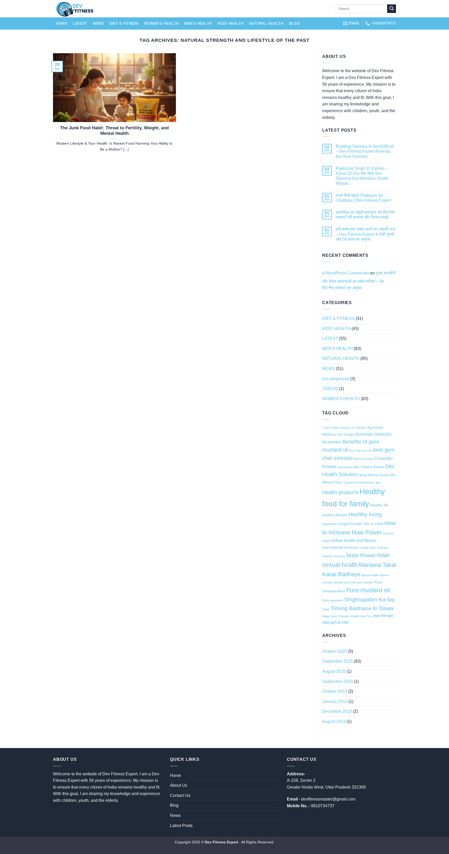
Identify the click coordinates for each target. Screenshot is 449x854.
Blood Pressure (363, 458)
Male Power (361, 555)
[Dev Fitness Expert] (144, 8)
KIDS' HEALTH (336, 328)
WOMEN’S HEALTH (161, 23)
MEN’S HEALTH (198, 23)
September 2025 (337, 661)
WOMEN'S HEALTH (341, 398)
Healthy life (379, 505)
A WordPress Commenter (345, 273)
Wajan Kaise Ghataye (335, 616)
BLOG (294, 23)
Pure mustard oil (368, 590)
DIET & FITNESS (124, 23)
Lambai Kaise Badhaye (373, 547)
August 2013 (334, 721)
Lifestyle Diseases (333, 556)
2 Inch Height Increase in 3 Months (344, 427)
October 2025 (334, 651)
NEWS (98, 23)
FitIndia (362, 475)
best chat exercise (360, 450)
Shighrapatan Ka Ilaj (369, 599)
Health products (340, 492)
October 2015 (334, 691)
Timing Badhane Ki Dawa (362, 608)
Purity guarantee (332, 600)
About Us (178, 785)
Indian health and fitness (353, 540)
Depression (345, 467)
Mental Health (370, 575)
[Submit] (391, 8)
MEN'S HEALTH (337, 348)
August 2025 (334, 671)
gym (378, 482)
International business (340, 547)
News (175, 815)
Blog (174, 805)
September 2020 (337, 681)
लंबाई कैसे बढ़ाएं (383, 616)
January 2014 (334, 701)
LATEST (80, 23)
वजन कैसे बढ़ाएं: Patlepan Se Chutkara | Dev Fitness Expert (363, 198)
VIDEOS (330, 388)
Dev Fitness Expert (368, 467)
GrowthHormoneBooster (359, 482)
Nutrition (368, 582)
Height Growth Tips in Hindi (361, 524)
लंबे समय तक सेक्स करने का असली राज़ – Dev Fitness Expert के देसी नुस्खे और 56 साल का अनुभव (365, 234)
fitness (373, 475)
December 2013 (337, 711)
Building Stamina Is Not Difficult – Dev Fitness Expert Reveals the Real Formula (365, 151)
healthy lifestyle (334, 515)
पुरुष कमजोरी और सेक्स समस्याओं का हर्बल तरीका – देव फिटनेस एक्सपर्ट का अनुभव (358, 280)
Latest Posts (181, 825)
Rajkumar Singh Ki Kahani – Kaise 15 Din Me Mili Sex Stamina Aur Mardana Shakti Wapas (362, 176)
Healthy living (365, 514)
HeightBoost (330, 524)
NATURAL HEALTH (266, 23)
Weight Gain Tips (361, 616)
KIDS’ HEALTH (230, 23)
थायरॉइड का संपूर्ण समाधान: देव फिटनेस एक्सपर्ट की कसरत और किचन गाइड (365, 214)
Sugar (326, 609)
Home (61, 23)
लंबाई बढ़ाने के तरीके (335, 623)
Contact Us (180, 795)
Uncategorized (335, 378)
